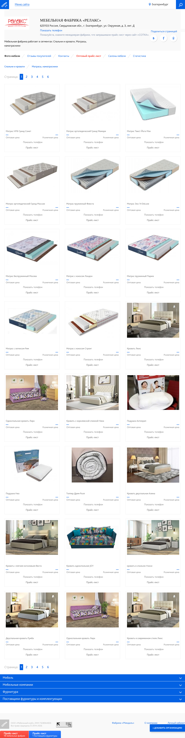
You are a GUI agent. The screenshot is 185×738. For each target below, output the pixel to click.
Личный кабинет (176, 723)
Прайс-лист (32, 147)
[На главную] (4, 4)
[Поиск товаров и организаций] (180, 4)
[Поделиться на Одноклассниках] (173, 38)
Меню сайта (22, 4)
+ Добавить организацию (167, 728)
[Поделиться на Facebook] (163, 38)
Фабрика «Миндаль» (123, 723)
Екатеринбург (160, 4)
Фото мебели (12, 56)
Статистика (139, 56)
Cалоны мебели (117, 56)
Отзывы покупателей (39, 56)
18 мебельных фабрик (14, 734)
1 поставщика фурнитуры (45, 734)
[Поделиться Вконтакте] (153, 38)
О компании (151, 723)
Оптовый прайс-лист (88, 56)
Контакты (63, 56)
